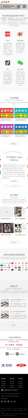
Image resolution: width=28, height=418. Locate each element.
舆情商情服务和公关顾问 (7, 136)
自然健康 (20, 408)
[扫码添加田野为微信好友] (2, 401)
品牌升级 (3, 381)
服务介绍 (20, 383)
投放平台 (20, 385)
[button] (13, 7)
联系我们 (20, 387)
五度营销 (16, 408)
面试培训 (4, 410)
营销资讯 (15, 410)
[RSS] (15, 401)
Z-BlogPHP (16, 413)
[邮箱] (8, 401)
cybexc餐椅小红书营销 (21, 234)
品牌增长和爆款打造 (21, 120)
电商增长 (3, 385)
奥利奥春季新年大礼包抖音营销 (9, 218)
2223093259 (4, 398)
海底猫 (5, 2)
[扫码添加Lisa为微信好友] (5, 401)
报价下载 (12, 381)
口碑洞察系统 (20, 410)
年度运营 (3, 387)
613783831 (15, 396)
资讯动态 (12, 385)
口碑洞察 (12, 387)
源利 (8, 410)
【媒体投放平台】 (9, 408)
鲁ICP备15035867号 (12, 415)
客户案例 (12, 383)
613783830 (9, 396)
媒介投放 (3, 383)
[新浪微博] (11, 401)
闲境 (11, 410)
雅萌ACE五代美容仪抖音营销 (9, 234)
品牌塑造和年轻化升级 (7, 120)
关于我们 (20, 381)
